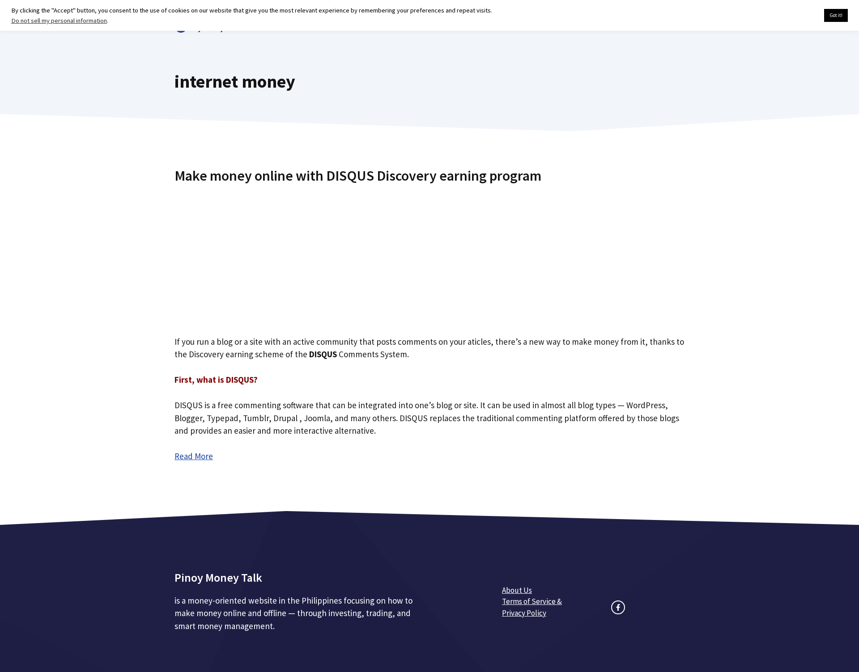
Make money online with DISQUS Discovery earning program (357, 176)
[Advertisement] (429, 256)
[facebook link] (618, 607)
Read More (193, 456)
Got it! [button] (835, 15)
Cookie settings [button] (796, 16)
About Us (517, 590)
